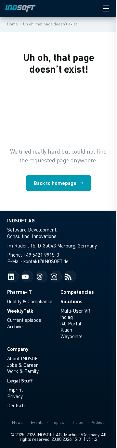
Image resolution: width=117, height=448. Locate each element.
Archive (15, 326)
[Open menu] (106, 8)
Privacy (15, 396)
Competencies (77, 292)
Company (17, 349)
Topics (58, 422)
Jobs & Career (22, 365)
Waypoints (71, 336)
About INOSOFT (24, 358)
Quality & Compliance (29, 301)
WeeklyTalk (20, 311)
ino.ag (66, 317)
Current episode (24, 320)
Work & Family (23, 371)
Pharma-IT (19, 292)
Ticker (78, 422)
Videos (98, 422)
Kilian (66, 330)
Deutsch (16, 405)
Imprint (15, 390)
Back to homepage (55, 183)
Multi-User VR (75, 311)
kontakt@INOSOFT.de (46, 261)
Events (37, 422)
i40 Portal (70, 323)
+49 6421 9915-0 (41, 255)
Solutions (71, 301)
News (17, 422)
